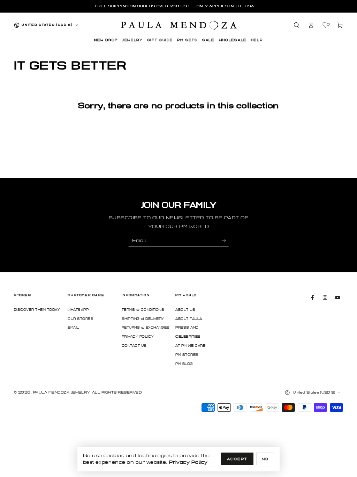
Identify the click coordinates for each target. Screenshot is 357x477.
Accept (237, 459)
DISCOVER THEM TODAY (37, 310)
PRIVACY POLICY (138, 337)
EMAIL (73, 327)
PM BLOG (184, 364)
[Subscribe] (225, 240)
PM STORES (186, 355)
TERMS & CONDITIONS (143, 310)
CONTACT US (134, 346)
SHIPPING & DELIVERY (143, 319)
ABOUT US (185, 310)
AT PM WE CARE (190, 346)
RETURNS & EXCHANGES (146, 327)
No (265, 459)
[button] (296, 25)
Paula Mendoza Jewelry (61, 392)
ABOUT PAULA (188, 319)
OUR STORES (80, 319)
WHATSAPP (78, 310)
